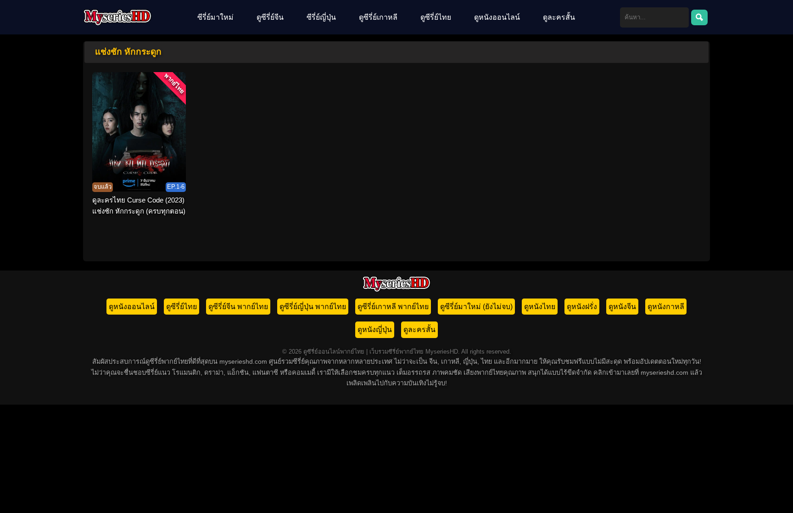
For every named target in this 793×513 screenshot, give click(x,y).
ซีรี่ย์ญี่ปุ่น (321, 17)
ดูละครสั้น (559, 17)
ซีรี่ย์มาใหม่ (215, 17)
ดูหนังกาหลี (666, 306)
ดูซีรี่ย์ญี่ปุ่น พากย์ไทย (312, 306)
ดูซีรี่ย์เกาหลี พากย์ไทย (393, 306)
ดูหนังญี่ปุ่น (374, 329)
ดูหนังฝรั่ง (582, 306)
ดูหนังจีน (622, 306)
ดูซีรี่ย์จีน (270, 17)
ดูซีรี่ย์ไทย (435, 17)
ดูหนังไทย (539, 306)
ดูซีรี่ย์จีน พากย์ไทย (238, 306)
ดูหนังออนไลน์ (497, 17)
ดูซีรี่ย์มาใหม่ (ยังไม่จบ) (476, 306)
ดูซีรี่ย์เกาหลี (378, 17)
